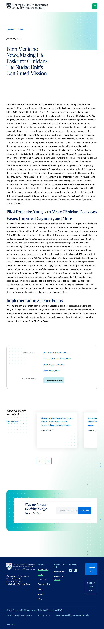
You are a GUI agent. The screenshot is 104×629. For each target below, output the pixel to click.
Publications (43, 569)
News (40, 589)
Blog (40, 598)
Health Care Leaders (58, 578)
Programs (42, 579)
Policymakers (59, 571)
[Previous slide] (40, 461)
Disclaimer (10, 624)
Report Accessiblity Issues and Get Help (72, 615)
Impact (40, 574)
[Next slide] (48, 461)
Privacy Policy (44, 615)
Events (40, 593)
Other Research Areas (54, 380)
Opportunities (44, 584)
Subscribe (84, 510)
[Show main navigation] (95, 6)
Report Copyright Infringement (19, 615)
